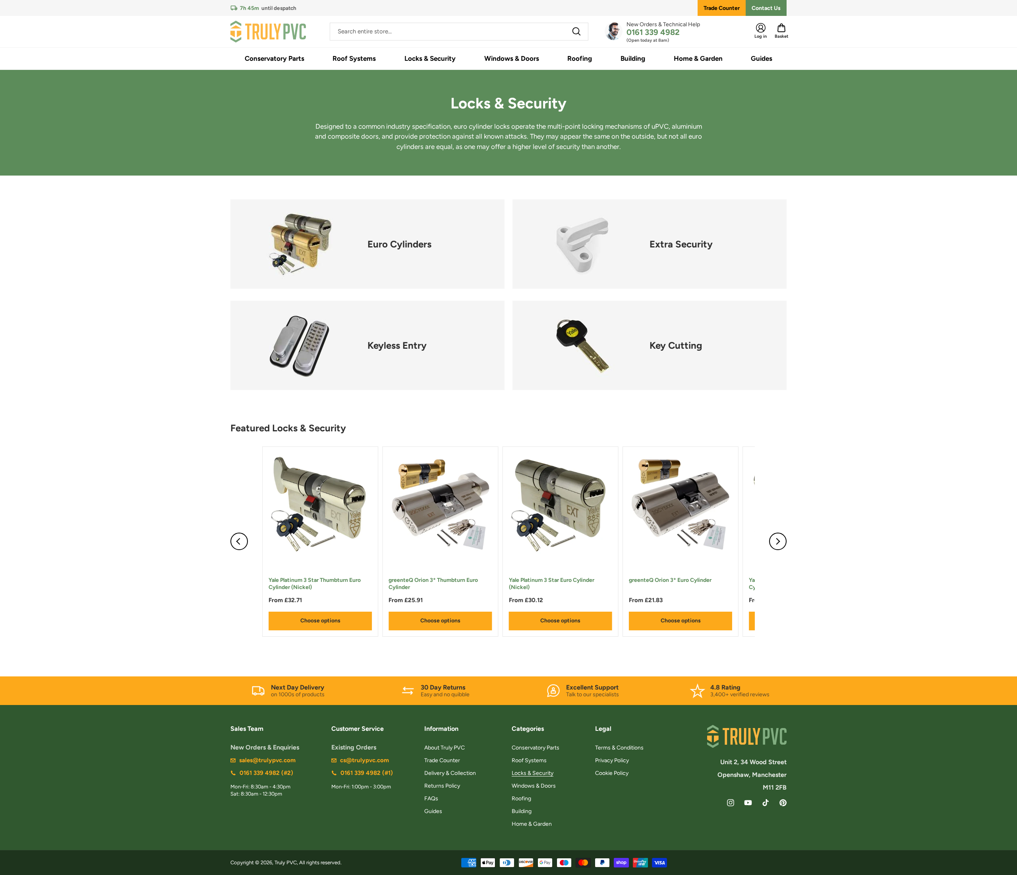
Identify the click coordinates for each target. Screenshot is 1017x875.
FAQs (431, 798)
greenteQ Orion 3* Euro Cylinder (670, 580)
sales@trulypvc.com (267, 760)
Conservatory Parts (535, 747)
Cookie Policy (611, 773)
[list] (508, 541)
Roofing (521, 798)
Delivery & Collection (450, 773)
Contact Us (766, 8)
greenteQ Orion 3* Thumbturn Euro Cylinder (433, 584)
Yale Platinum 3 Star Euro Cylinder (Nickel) (551, 584)
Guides (433, 811)
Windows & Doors (534, 785)
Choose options (320, 620)
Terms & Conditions (619, 747)
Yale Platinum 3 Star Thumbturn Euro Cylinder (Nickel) (315, 584)
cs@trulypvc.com (364, 760)
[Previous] (239, 541)
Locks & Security (532, 773)
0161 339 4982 (653, 32)
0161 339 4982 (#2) (266, 772)
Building (522, 811)
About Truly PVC (444, 747)
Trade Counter (722, 8)
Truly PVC (286, 862)
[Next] (778, 541)
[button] (274, 59)
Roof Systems (529, 760)
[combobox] (459, 32)
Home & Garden (532, 824)
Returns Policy (442, 785)
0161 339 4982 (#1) (366, 772)
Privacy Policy (612, 760)
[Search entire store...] (576, 31)
